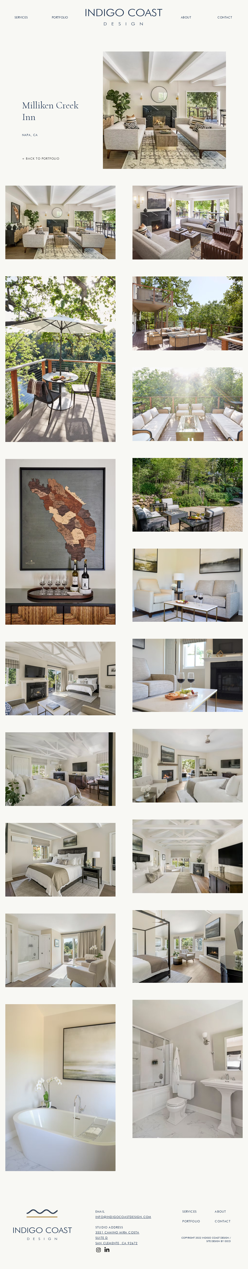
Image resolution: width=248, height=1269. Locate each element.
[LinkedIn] (107, 1250)
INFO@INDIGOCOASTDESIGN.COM (123, 1217)
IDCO (228, 1241)
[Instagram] (98, 1250)
